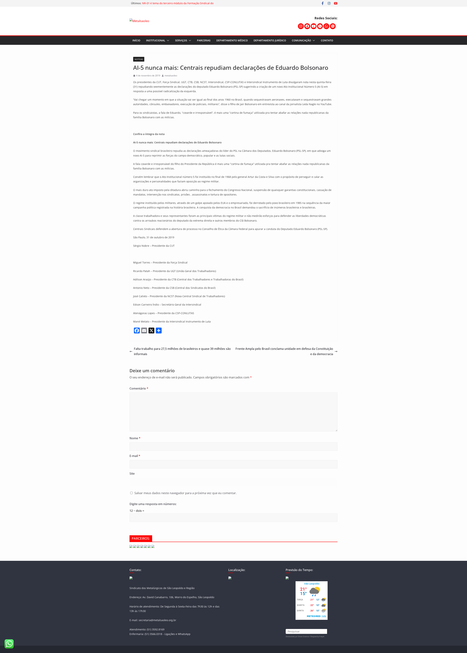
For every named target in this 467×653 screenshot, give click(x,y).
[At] (333, 26)
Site (132, 474)
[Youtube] (314, 26)
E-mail (135, 456)
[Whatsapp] (326, 26)
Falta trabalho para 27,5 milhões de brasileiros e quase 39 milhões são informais (182, 351)
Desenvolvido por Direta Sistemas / (298, 636)
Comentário (139, 388)
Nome (135, 438)
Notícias (139, 59)
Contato (327, 40)
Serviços (181, 40)
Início (136, 40)
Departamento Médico (232, 40)
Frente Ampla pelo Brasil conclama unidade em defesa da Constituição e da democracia (284, 351)
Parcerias (204, 40)
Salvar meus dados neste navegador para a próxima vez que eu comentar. (185, 493)
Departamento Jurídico (270, 40)
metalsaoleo (171, 75)
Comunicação (301, 40)
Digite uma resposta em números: (153, 504)
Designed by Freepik (317, 636)
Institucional (155, 40)
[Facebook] (307, 26)
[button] (167, 40)
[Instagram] (301, 26)
